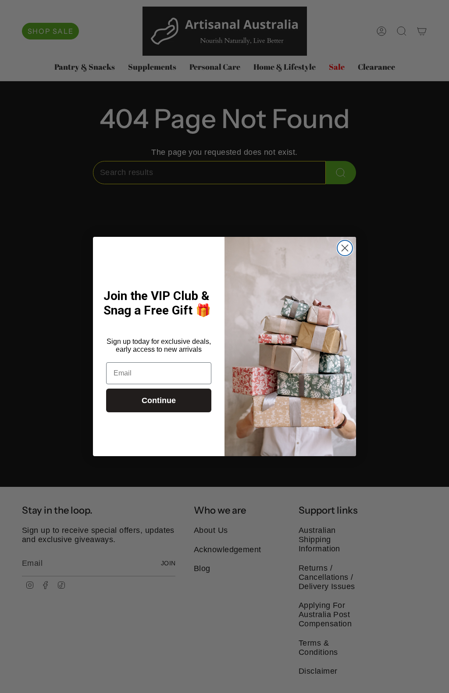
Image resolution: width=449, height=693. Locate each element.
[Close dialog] (345, 248)
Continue (159, 400)
